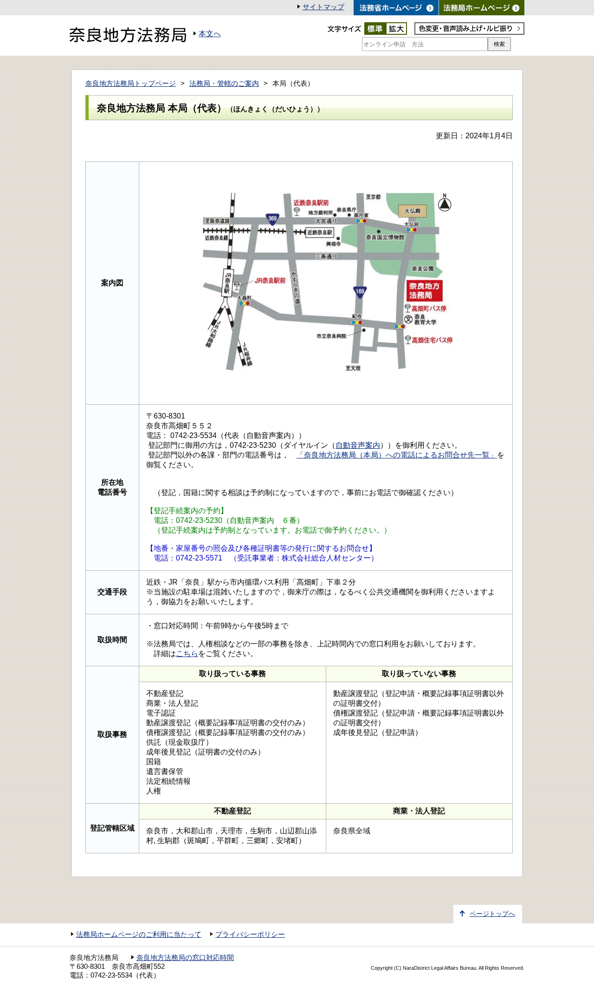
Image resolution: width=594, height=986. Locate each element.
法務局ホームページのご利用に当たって (138, 934)
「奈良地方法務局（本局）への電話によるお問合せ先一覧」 (397, 455)
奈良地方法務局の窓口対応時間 (185, 957)
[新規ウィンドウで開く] (481, 7)
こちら (187, 653)
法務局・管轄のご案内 (224, 83)
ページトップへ (492, 913)
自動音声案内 (358, 445)
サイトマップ (323, 7)
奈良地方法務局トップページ (130, 83)
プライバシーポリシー (250, 934)
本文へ (210, 34)
